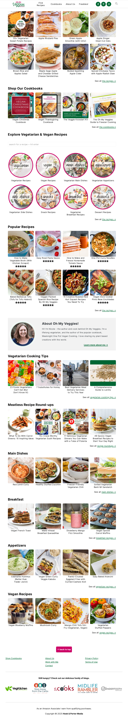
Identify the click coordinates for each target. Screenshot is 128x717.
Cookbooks (56, 4)
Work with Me (51, 662)
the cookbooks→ (107, 127)
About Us (70, 4)
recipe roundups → (106, 446)
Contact (49, 665)
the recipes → (109, 81)
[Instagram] (109, 4)
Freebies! (83, 4)
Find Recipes (41, 4)
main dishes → (109, 492)
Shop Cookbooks (14, 658)
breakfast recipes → (106, 538)
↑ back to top (64, 649)
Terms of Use (91, 662)
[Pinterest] (103, 4)
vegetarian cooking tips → (103, 397)
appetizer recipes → (106, 586)
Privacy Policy (91, 658)
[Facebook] (98, 4)
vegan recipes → (107, 632)
